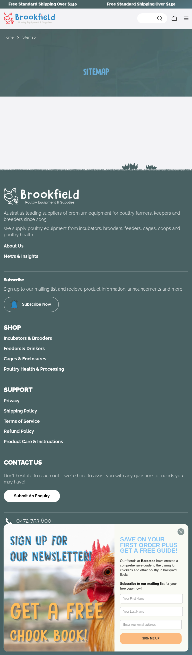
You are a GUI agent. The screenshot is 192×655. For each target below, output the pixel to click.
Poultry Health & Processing (34, 369)
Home (9, 37)
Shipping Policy (20, 411)
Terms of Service (22, 421)
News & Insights (21, 256)
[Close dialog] (181, 531)
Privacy (12, 400)
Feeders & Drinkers (24, 348)
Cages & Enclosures (25, 358)
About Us (14, 246)
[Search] (152, 18)
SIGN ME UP (151, 638)
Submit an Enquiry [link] (32, 496)
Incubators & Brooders (28, 338)
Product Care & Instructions (33, 441)
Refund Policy (19, 431)
